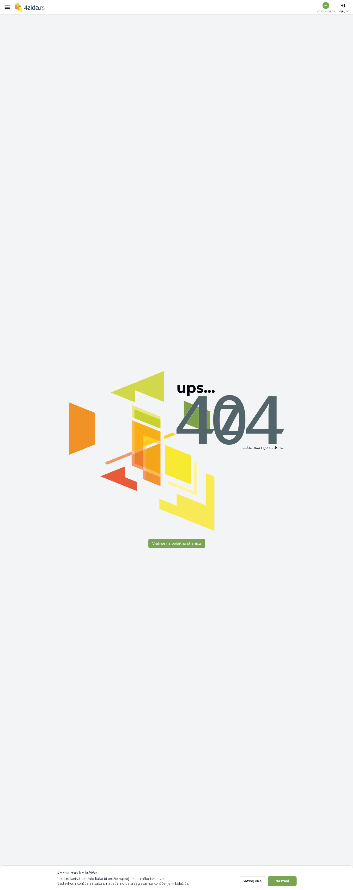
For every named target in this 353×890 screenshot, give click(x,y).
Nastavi (282, 881)
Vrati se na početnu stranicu (176, 543)
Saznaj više (252, 881)
